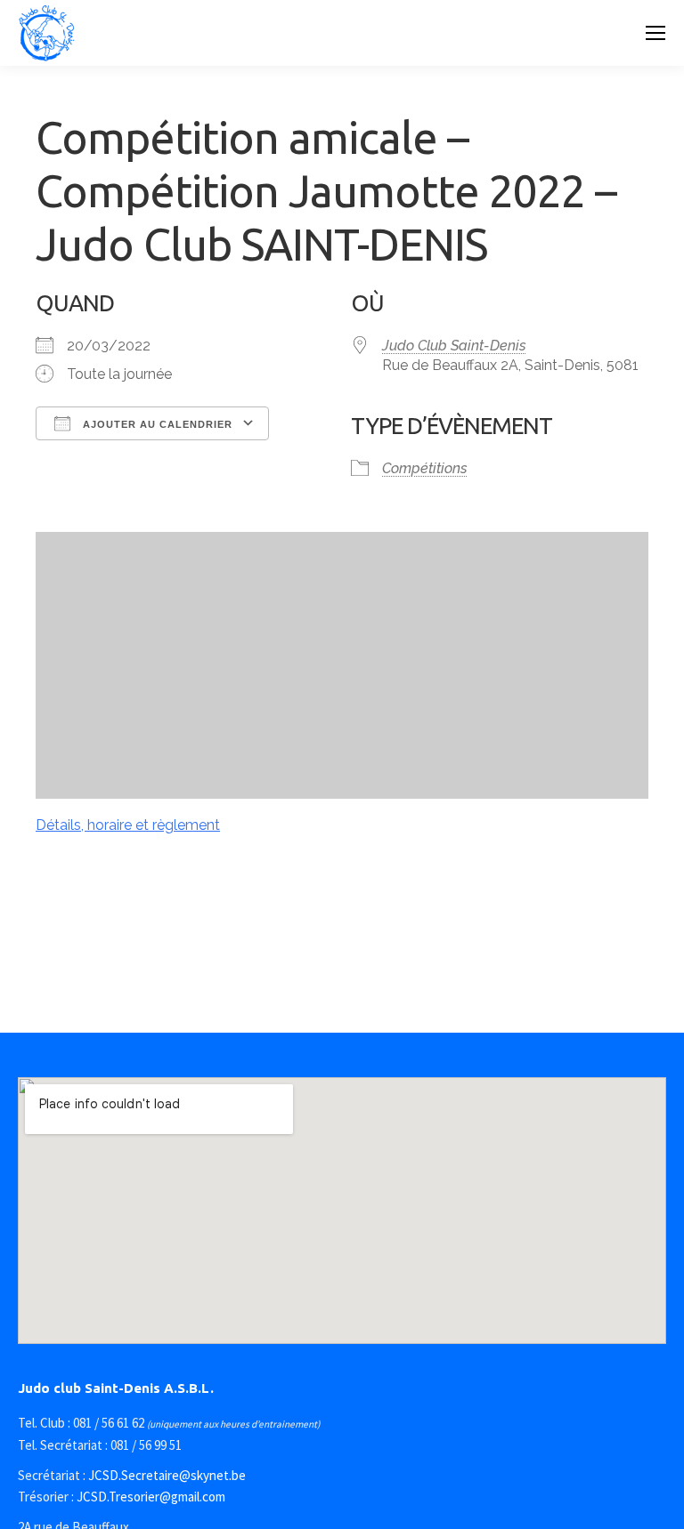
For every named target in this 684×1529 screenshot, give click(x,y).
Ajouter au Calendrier (155, 424)
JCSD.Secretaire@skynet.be (167, 1475)
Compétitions (425, 468)
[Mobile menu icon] (655, 33)
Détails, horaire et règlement (128, 825)
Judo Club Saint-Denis (454, 345)
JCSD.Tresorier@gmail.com (151, 1496)
